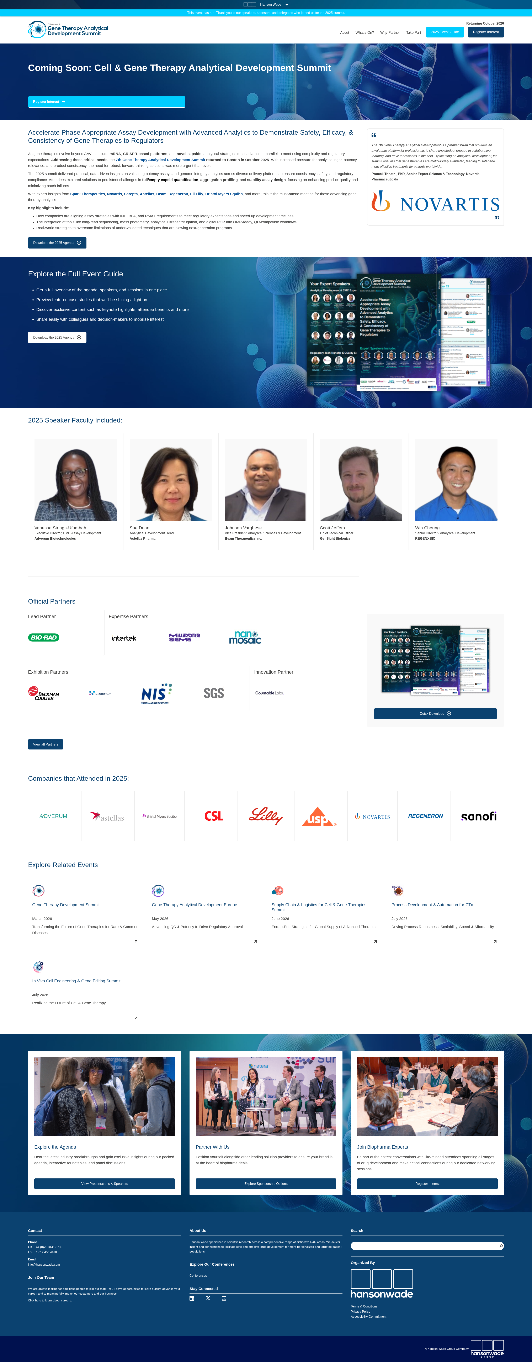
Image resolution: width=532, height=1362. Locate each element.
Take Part (413, 33)
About (344, 33)
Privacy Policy (360, 1311)
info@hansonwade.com (44, 1264)
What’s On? (365, 33)
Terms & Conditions (364, 1306)
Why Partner (390, 33)
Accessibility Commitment (368, 1316)
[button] (435, 714)
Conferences (198, 1275)
